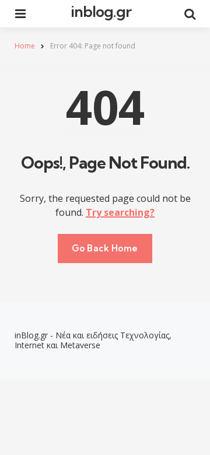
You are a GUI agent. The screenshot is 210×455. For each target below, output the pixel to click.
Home (25, 46)
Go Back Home (105, 248)
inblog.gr (101, 11)
